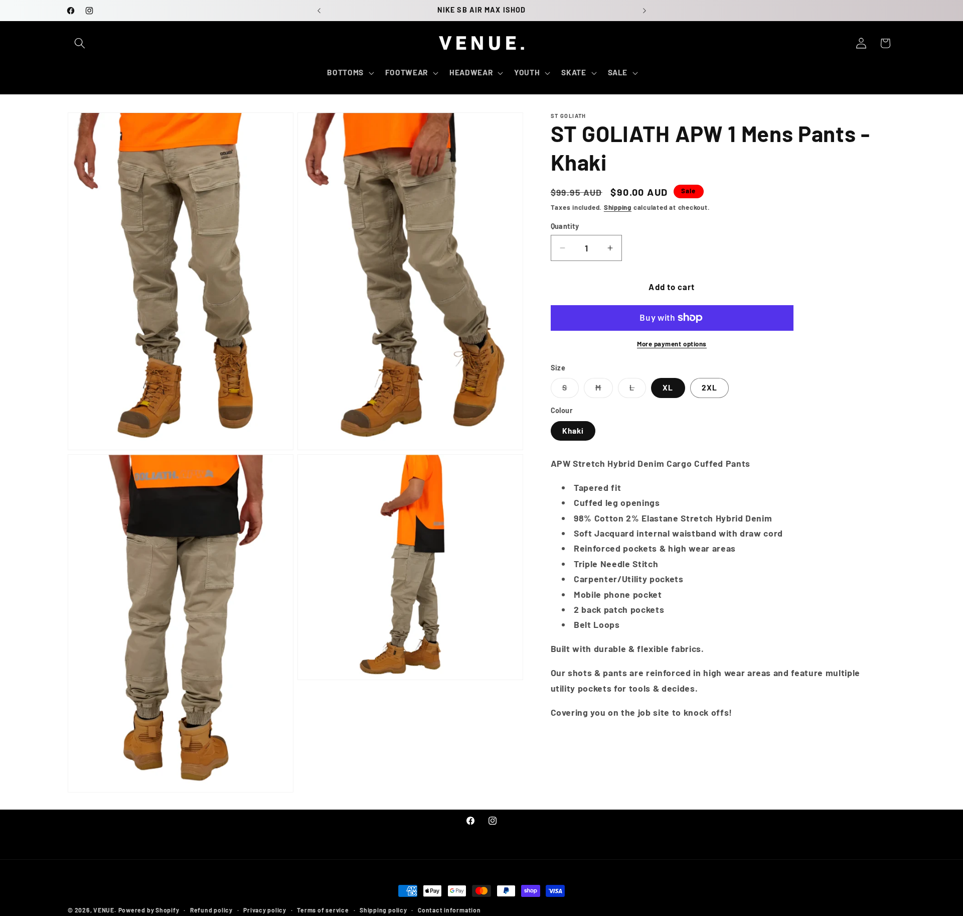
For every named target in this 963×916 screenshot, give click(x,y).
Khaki (573, 430)
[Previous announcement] (319, 10)
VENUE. (104, 909)
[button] (80, 43)
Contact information (449, 909)
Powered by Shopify (149, 909)
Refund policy (211, 909)
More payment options (672, 344)
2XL (709, 387)
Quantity (565, 226)
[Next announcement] (644, 10)
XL (668, 387)
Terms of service (323, 909)
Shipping (617, 207)
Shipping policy (383, 909)
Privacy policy (264, 909)
